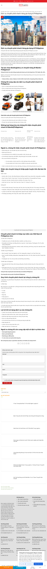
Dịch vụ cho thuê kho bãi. (7, 333)
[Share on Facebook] (20, 343)
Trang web (4, 374)
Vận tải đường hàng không (28, 11)
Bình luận (4, 354)
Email (3, 369)
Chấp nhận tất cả (38, 563)
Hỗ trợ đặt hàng (19, 567)
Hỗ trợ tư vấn (6, 567)
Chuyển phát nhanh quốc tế (16, 11)
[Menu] (1, 5)
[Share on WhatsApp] (18, 343)
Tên (3, 364)
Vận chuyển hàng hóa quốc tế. (8, 331)
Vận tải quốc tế (38, 11)
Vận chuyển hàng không (23, 499)
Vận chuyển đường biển (23, 501)
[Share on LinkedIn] (29, 343)
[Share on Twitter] (22, 343)
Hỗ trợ (32, 568)
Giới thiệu (3, 565)
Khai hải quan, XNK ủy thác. (8, 336)
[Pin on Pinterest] (27, 343)
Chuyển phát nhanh (5, 11)
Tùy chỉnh (22, 563)
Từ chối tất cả (29, 563)
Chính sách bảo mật (37, 499)
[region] (31, 559)
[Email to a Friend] (24, 343)
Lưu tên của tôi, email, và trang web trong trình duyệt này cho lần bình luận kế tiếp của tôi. (22, 380)
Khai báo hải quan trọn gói (23, 505)
